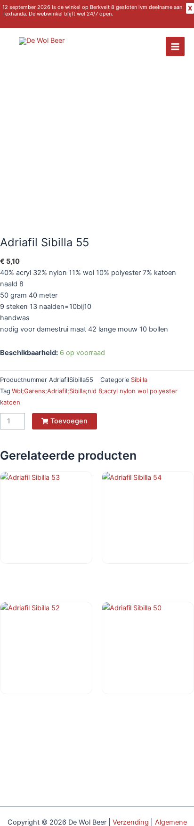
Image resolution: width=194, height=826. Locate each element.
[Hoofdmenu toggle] (175, 46)
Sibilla (139, 379)
